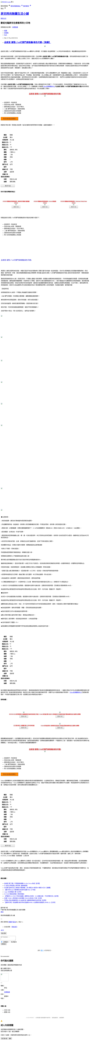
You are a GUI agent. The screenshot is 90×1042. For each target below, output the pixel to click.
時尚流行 (14, 927)
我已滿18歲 (4, 1038)
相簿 (5, 30)
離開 (10, 1038)
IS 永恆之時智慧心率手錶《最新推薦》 (16, 885)
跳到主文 (3, 18)
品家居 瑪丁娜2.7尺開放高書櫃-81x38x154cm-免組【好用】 (22, 883)
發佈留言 (3, 944)
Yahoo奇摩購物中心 (49, 86)
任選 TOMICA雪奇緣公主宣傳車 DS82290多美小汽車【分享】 (23, 898)
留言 (14, 922)
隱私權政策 (55, 1017)
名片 (5, 35)
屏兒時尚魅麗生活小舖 (15, 13)
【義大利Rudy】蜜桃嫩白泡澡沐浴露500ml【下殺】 (20, 890)
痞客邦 (10, 922)
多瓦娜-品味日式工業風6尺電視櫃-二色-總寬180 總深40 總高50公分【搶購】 (27, 887)
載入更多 (3, 933)
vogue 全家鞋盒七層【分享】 (13, 892)
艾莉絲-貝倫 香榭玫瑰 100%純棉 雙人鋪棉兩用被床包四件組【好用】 (25, 900)
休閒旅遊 (15, 27)
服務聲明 (61, 1017)
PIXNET (32, 1017)
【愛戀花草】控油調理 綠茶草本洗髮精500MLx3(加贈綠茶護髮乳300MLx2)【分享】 (30, 902)
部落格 (6, 33)
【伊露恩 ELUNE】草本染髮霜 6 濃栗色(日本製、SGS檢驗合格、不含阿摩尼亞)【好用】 (31, 896)
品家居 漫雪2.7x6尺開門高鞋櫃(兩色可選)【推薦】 (27, 42)
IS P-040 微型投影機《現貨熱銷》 (14, 894)
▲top (2, 930)
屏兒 (2, 912)
